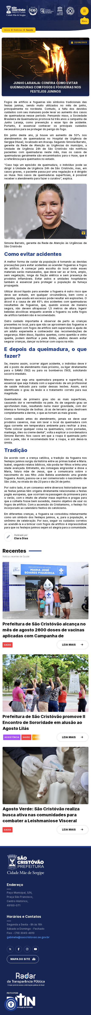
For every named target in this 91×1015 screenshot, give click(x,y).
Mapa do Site (20, 959)
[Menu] (84, 11)
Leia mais (69, 644)
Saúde (29, 30)
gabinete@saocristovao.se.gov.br (28, 937)
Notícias (18, 30)
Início (7, 30)
